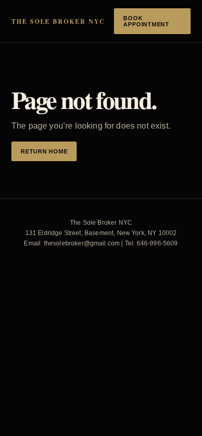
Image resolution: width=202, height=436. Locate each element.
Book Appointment (146, 21)
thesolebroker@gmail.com (82, 243)
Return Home (44, 151)
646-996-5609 (157, 243)
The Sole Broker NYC (58, 21)
